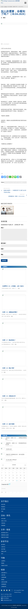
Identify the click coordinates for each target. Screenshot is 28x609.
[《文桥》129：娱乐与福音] (14, 414)
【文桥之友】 (9, 449)
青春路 (2, 563)
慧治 (16, 182)
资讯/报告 (3, 518)
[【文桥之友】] (3, 450)
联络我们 (3, 506)
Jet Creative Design (14, 607)
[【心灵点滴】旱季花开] (3, 460)
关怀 (5, 182)
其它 (2, 553)
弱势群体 (12, 182)
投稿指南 (3, 525)
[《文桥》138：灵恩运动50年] (14, 386)
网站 (2, 254)
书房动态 (3, 523)
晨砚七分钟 (3, 551)
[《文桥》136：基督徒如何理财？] (14, 302)
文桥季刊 (3, 560)
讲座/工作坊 (4, 520)
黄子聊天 (3, 544)
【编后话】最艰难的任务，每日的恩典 (15, 454)
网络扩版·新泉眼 (5, 537)
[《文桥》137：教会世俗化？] (14, 330)
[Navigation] (25, 3)
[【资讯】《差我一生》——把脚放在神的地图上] (3, 439)
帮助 (8, 182)
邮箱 (2, 249)
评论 (2, 227)
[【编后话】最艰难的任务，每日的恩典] (3, 455)
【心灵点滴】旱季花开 (11, 459)
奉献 (2, 511)
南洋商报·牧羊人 (5, 532)
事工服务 (3, 509)
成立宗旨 (3, 504)
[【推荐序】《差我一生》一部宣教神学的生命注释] (3, 444)
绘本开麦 (3, 549)
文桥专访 (3, 546)
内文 (19, 288)
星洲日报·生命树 (21, 182)
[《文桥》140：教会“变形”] (14, 358)
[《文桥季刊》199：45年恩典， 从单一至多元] (14, 276)
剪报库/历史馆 (4, 565)
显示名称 (3, 243)
